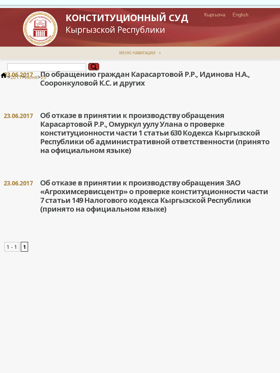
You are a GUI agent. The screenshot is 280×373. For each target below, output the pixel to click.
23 (43, 77)
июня (31, 77)
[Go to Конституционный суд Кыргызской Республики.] (3, 77)
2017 (16, 77)
